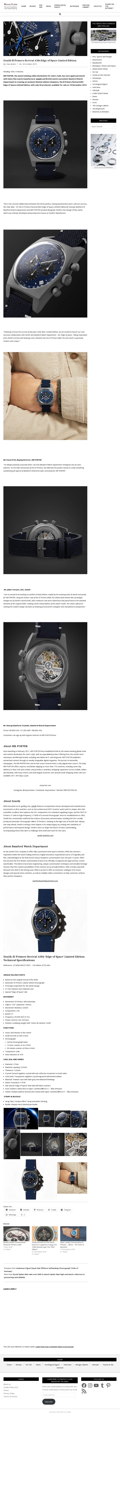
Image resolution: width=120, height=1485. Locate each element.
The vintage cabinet (100, 105)
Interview (96, 87)
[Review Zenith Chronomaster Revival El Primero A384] (16, 1233)
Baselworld (96, 63)
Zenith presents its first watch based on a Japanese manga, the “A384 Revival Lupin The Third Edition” (44, 1246)
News (94, 96)
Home (6, 1390)
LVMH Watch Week (100, 93)
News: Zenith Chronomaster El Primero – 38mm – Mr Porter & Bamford (72, 1244)
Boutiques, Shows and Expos (104, 66)
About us (7, 1384)
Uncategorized (98, 108)
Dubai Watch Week (100, 69)
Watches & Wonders (100, 111)
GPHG (95, 81)
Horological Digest (99, 84)
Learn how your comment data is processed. (55, 1346)
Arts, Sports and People (102, 56)
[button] (12, 1119)
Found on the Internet (101, 75)
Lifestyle (95, 90)
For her (95, 72)
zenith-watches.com (45, 835)
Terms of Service (10, 1396)
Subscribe (49, 1402)
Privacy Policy (9, 1393)
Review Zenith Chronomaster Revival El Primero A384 (14, 1243)
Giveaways (96, 78)
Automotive (97, 59)
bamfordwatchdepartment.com (45, 881)
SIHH (94, 102)
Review (95, 99)
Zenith (39, 79)
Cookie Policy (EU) (11, 1387)
